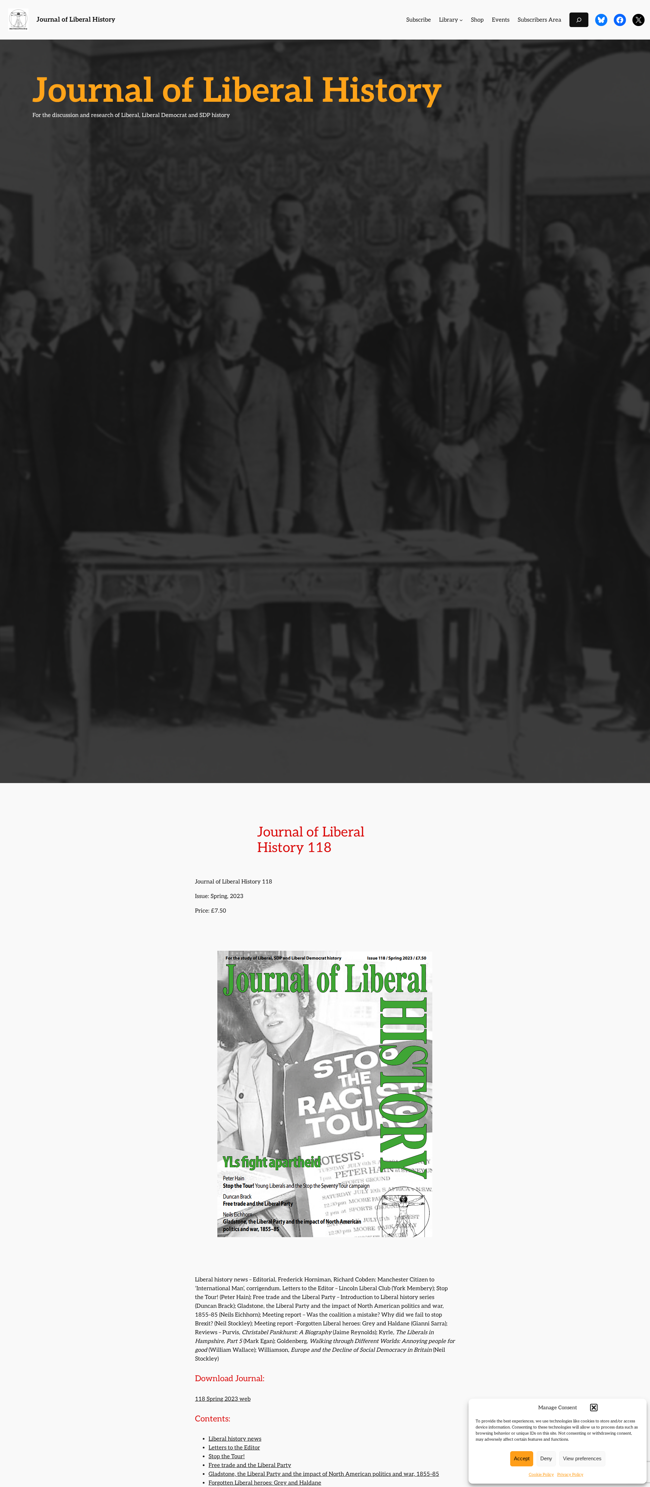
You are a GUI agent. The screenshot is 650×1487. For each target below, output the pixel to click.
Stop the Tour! (227, 1456)
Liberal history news (235, 1439)
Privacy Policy (570, 1474)
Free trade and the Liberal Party (250, 1465)
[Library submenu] (461, 20)
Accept (521, 1458)
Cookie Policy (541, 1474)
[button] (593, 1407)
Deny (546, 1458)
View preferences (582, 1458)
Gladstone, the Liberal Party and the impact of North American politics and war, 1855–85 (324, 1474)
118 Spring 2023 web (223, 1399)
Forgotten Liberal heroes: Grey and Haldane (265, 1483)
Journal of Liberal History (76, 20)
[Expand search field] (578, 20)
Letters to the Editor (234, 1447)
